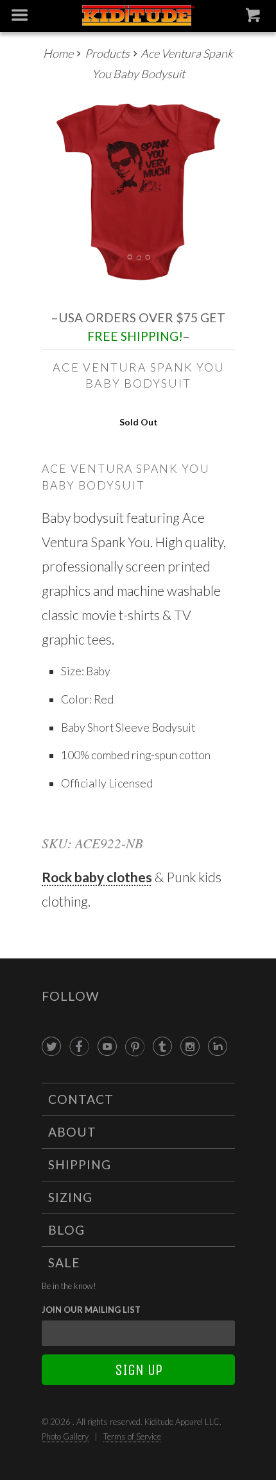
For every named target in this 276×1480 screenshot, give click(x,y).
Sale (64, 1262)
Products (107, 53)
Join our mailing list (91, 1309)
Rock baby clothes (97, 877)
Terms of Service (132, 1436)
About (72, 1131)
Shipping (79, 1164)
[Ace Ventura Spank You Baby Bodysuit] (138, 191)
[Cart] (254, 18)
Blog (66, 1229)
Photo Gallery (65, 1436)
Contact (81, 1099)
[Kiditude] (138, 16)
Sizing (70, 1197)
